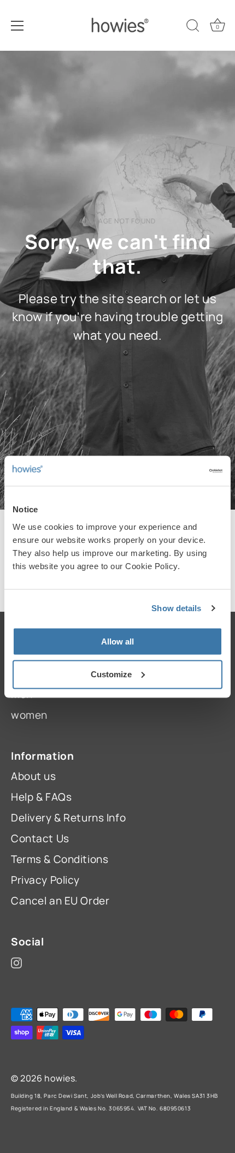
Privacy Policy (45, 880)
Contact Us (40, 838)
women (29, 715)
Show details (176, 608)
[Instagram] (16, 962)
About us (33, 776)
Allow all (117, 641)
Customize (111, 673)
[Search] (193, 27)
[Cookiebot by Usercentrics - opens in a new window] (174, 471)
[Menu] (17, 26)
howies (59, 1078)
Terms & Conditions (59, 859)
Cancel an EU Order (60, 901)
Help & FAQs (41, 797)
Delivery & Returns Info (68, 818)
